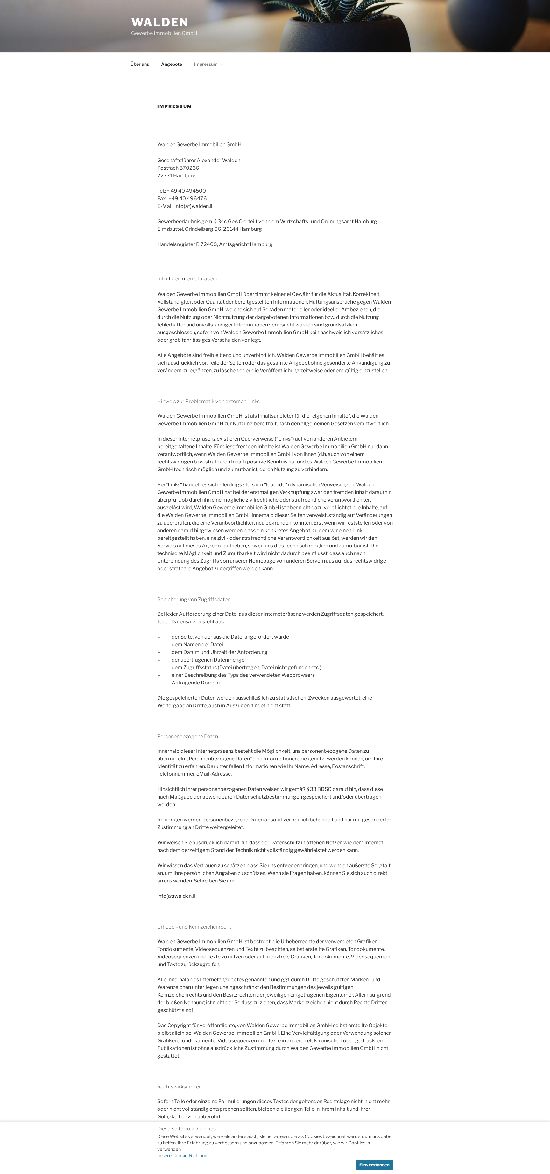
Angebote (171, 64)
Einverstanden (374, 1164)
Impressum (206, 64)
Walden (160, 22)
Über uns (139, 64)
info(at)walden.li (193, 206)
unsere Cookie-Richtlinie (182, 1155)
